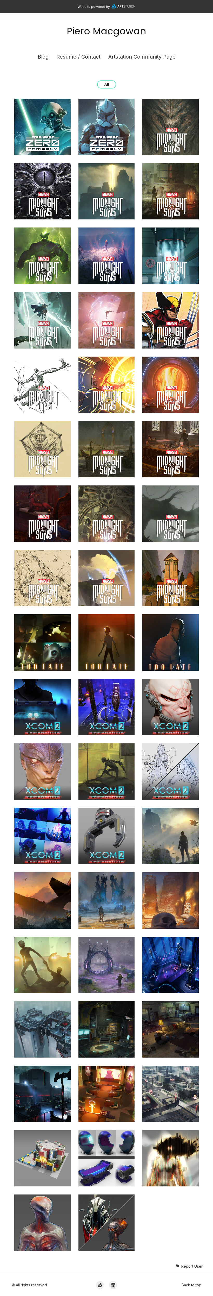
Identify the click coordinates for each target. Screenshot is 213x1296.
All (106, 84)
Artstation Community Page (142, 57)
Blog (43, 57)
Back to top (191, 1285)
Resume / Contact (78, 57)
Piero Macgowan (106, 31)
